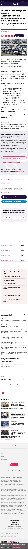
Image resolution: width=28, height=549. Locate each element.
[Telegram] (15, 470)
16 (24, 386)
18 (6, 388)
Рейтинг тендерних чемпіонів (11, 295)
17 (3, 388)
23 (24, 388)
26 (10, 390)
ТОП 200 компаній (8, 280)
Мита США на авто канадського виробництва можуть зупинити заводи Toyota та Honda (12, 360)
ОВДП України (4, 238)
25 (6, 390)
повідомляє (9, 66)
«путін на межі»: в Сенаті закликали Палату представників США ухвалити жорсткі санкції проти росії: (13, 116)
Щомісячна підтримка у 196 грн (11, 158)
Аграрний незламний (9, 292)
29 (21, 390)
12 (10, 386)
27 (14, 390)
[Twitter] (12, 470)
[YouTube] (19, 470)
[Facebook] (8, 470)
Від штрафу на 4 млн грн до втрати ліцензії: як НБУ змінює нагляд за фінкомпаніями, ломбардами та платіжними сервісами (13, 435)
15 (21, 386)
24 (3, 390)
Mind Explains (14, 430)
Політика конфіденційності (14, 526)
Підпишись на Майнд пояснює (13, 201)
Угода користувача (14, 524)
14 (17, 386)
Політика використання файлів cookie (14, 528)
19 (10, 388)
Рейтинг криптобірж (9, 283)
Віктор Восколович (9, 179)
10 (3, 386)
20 (14, 388)
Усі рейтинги (5, 301)
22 (21, 388)
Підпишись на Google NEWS (12, 197)
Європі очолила (21, 124)
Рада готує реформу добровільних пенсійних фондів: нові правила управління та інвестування (14, 354)
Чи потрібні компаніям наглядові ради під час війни (17, 425)
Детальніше (8, 547)
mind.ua (3, 492)
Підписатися (24, 1)
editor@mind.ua (19, 171)
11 (6, 386)
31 (3, 392)
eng (4, 1)
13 (13, 386)
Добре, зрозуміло (16, 547)
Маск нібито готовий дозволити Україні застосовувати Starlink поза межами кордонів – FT (12, 337)
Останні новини (5, 310)
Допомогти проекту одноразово (11, 162)
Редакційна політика (14, 520)
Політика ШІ (14, 522)
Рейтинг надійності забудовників (12, 299)
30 (24, 390)
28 (17, 390)
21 (17, 388)
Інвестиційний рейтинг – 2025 (11, 276)
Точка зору (13, 421)
